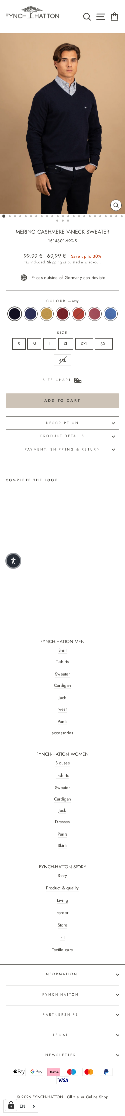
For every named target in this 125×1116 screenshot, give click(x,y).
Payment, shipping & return (62, 449)
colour (62, 301)
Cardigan (62, 686)
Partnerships (61, 1014)
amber (46, 314)
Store (63, 925)
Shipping (54, 262)
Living (62, 900)
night (30, 314)
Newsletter (61, 1055)
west (62, 709)
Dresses (62, 822)
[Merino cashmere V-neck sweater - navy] (9, 578)
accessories (62, 733)
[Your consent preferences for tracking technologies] (11, 1105)
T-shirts (62, 662)
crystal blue (110, 314)
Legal (60, 1034)
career (63, 913)
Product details (62, 436)
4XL (62, 360)
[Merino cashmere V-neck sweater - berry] (47, 578)
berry (94, 314)
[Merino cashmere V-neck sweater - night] (17, 578)
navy (14, 314)
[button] (13, 561)
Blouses (62, 763)
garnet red (62, 314)
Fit (62, 938)
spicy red (78, 314)
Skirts (63, 846)
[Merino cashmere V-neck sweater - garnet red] (32, 578)
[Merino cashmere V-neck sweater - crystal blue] (55, 578)
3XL (103, 344)
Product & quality (62, 888)
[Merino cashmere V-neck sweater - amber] (24, 578)
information (61, 974)
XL (66, 344)
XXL (84, 344)
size (62, 333)
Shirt (62, 650)
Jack (62, 698)
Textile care (62, 950)
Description (62, 422)
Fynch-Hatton (60, 994)
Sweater (62, 674)
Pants (63, 722)
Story (62, 876)
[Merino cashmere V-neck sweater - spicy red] (40, 578)
